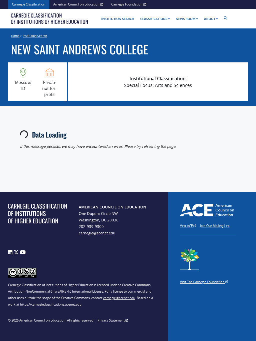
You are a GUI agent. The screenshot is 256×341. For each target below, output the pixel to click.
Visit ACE (187, 225)
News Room (186, 18)
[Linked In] (10, 252)
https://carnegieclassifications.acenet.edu (51, 304)
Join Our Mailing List (215, 225)
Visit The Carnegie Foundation (202, 282)
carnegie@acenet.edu (97, 232)
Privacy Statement (112, 320)
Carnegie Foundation (126, 4)
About (209, 18)
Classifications (153, 18)
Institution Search (117, 18)
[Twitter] (16, 252)
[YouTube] (23, 252)
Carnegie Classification (28, 4)
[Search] (227, 18)
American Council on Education (76, 4)
